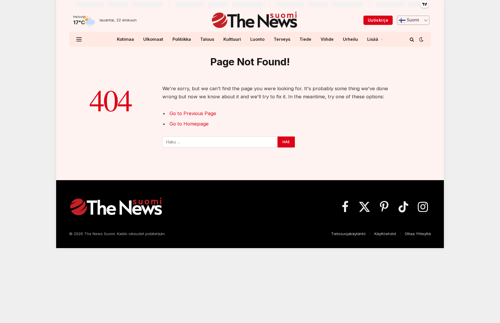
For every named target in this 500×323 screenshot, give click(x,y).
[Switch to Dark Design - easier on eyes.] (421, 39)
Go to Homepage (189, 124)
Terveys (282, 39)
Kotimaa (125, 39)
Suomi (412, 20)
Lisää (372, 39)
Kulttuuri (232, 39)
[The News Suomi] (254, 20)
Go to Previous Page (193, 113)
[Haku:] (220, 141)
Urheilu (350, 39)
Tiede (305, 39)
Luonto (257, 39)
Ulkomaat (153, 39)
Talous (207, 39)
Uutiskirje (378, 20)
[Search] (412, 39)
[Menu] (79, 39)
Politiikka (181, 39)
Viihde (327, 39)
